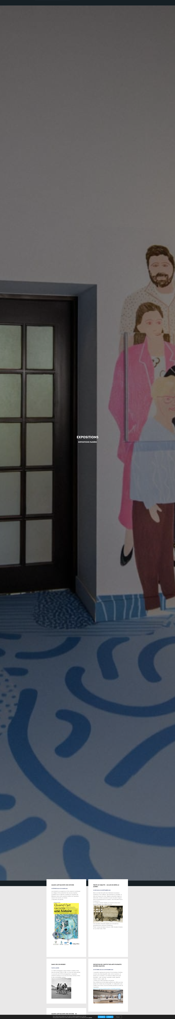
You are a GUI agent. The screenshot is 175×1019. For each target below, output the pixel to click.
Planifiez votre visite (19, 3)
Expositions (54, 3)
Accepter (101, 1016)
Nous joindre (124, 3)
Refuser (109, 1016)
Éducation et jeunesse (89, 3)
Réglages (118, 1016)
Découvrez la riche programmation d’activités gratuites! (107, 988)
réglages (90, 1017)
